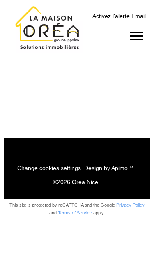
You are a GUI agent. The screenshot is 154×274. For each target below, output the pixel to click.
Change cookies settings (49, 168)
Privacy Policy (130, 205)
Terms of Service (75, 212)
